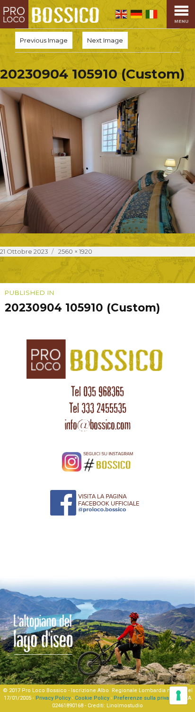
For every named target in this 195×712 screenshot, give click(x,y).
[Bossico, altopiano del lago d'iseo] (51, 14)
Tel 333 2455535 (97, 408)
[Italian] (151, 14)
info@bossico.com (98, 425)
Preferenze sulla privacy (144, 698)
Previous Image (44, 40)
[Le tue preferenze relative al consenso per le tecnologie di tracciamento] (178, 695)
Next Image (105, 40)
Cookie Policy (92, 698)
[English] (121, 14)
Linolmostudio (124, 706)
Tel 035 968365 (97, 391)
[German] (136, 14)
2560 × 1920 (75, 251)
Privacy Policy (53, 698)
